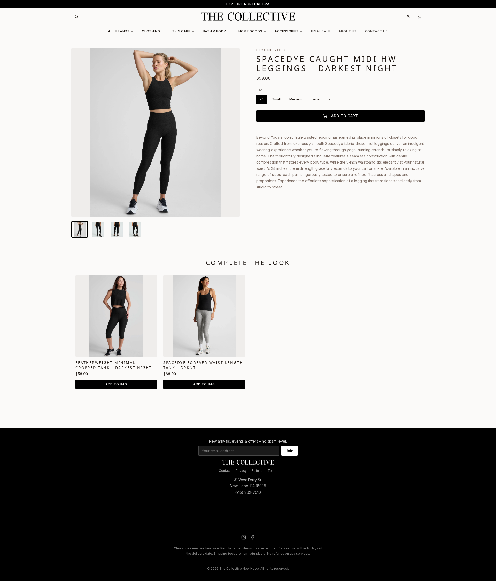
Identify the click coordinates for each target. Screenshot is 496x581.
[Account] (408, 16)
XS (261, 99)
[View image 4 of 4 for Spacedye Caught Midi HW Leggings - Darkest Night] (135, 229)
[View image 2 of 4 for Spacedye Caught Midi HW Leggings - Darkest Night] (98, 229)
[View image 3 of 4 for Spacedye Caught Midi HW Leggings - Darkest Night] (117, 229)
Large (315, 99)
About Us (348, 31)
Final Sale (320, 31)
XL (330, 99)
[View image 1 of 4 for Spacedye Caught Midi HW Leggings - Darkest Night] (79, 229)
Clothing (151, 31)
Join (289, 450)
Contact (225, 471)
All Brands (118, 31)
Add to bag (116, 384)
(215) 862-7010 (248, 492)
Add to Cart (344, 116)
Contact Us (376, 31)
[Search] (76, 16)
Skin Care (181, 31)
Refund (257, 471)
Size (260, 90)
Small (276, 99)
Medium (295, 99)
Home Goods (250, 31)
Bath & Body (214, 31)
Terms (272, 471)
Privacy (241, 471)
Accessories (287, 31)
